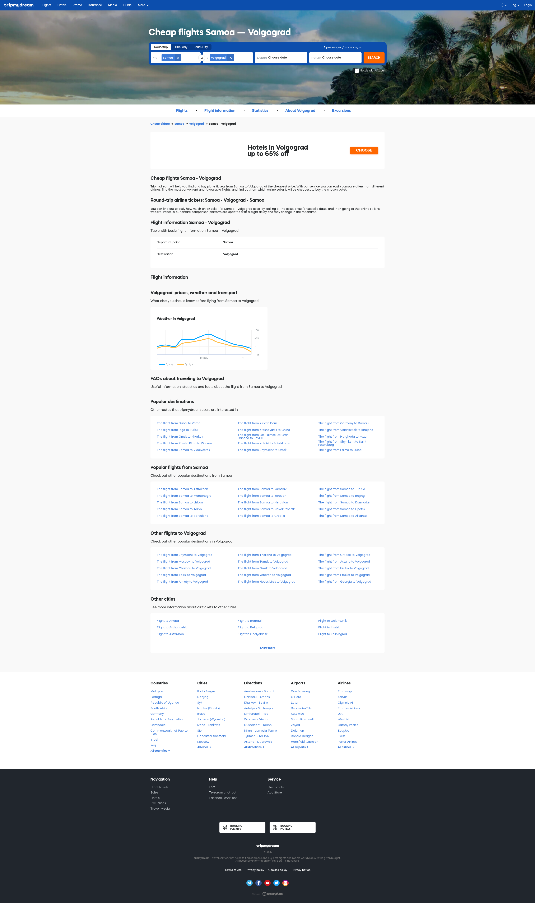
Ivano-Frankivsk (208, 724)
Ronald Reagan (302, 736)
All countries (159, 750)
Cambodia (158, 724)
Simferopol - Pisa (256, 713)
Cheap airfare (160, 123)
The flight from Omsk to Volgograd (262, 568)
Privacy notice (301, 870)
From (156, 57)
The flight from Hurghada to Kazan (343, 436)
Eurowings (345, 691)
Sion (200, 730)
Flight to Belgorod (250, 627)
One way (181, 47)
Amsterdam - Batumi (259, 691)
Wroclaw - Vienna (256, 719)
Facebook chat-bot (223, 797)
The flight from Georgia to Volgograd (344, 581)
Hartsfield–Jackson (304, 741)
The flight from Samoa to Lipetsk (341, 509)
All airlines (345, 747)
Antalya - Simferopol (258, 708)
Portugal (156, 696)
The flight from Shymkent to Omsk (262, 449)
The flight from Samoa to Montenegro (184, 495)
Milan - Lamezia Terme (260, 730)
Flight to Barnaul (249, 620)
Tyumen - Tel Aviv (256, 736)
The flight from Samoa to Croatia (261, 515)
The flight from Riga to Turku (177, 429)
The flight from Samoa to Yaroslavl (262, 489)
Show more (267, 647)
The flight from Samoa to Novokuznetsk (266, 509)
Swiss (341, 736)
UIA (340, 713)
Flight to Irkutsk (329, 627)
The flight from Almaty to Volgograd (182, 581)
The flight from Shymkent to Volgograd (184, 554)
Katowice (297, 713)
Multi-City (201, 47)
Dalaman (297, 730)
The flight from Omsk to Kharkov (180, 436)
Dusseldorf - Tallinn (258, 724)
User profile (276, 787)
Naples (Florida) (208, 708)
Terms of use (233, 870)
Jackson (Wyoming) (211, 719)
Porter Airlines (347, 741)
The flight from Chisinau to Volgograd (184, 568)
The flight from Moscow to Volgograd (183, 561)
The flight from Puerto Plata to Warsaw (184, 443)
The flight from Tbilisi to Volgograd (181, 574)
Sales (154, 792)
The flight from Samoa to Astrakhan (182, 489)
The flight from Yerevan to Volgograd (264, 574)
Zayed (295, 724)
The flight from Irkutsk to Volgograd (343, 568)
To (207, 57)
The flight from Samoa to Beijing (341, 495)
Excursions (158, 803)
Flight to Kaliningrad (332, 634)
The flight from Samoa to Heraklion (263, 502)
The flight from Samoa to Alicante (342, 515)
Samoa (180, 123)
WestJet (343, 719)
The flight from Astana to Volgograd (344, 561)
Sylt (199, 702)
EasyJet (343, 730)
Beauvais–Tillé (301, 708)
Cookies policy (277, 870)
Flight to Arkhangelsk (172, 627)
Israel (154, 739)
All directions (253, 747)
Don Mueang (300, 691)
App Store (275, 792)
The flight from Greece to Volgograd (344, 554)
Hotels (155, 797)
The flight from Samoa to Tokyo (179, 509)
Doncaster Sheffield (211, 736)
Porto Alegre (206, 691)
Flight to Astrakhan (170, 634)
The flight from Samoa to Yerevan (262, 495)
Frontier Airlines (349, 708)
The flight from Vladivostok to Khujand (345, 429)
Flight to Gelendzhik (332, 620)
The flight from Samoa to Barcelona (182, 515)
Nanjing (202, 696)
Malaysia (156, 691)
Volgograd (197, 123)
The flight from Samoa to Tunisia (341, 489)
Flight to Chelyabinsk (253, 634)
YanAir (342, 696)
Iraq (153, 745)
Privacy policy (255, 870)
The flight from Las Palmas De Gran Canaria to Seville (263, 436)
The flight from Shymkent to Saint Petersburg (342, 443)
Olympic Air (346, 702)
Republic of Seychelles (166, 719)
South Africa (159, 708)
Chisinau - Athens (257, 696)
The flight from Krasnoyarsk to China (264, 429)
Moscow (203, 741)
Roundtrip (161, 47)
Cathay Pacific (348, 724)
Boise (201, 713)
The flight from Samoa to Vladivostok (183, 449)
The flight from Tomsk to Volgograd (263, 561)
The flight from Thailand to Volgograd (265, 554)
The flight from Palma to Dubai (340, 449)
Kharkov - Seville (256, 702)
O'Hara (296, 696)
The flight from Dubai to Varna (178, 423)
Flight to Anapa (168, 620)
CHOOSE (364, 150)
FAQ (212, 787)
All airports (298, 747)
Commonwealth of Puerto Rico (169, 732)
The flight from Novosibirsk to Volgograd (266, 581)
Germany (157, 713)
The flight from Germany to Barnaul (343, 423)
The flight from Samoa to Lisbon (180, 502)
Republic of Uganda (164, 702)
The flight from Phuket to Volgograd (344, 574)
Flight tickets (159, 787)
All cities (203, 747)
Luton (295, 702)
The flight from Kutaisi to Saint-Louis (264, 443)
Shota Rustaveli (302, 719)
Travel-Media (160, 808)
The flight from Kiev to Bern (257, 423)
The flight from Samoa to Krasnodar (344, 502)
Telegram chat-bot (222, 792)
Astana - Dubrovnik (258, 741)
